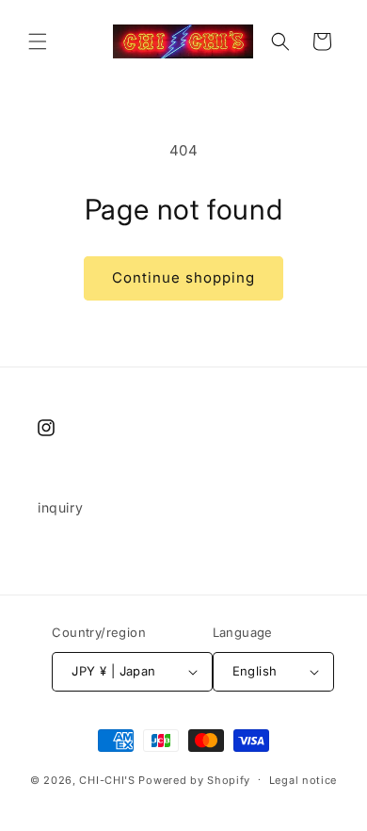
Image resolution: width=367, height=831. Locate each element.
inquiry (60, 507)
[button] (37, 41)
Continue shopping (183, 277)
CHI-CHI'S (107, 779)
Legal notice (303, 780)
